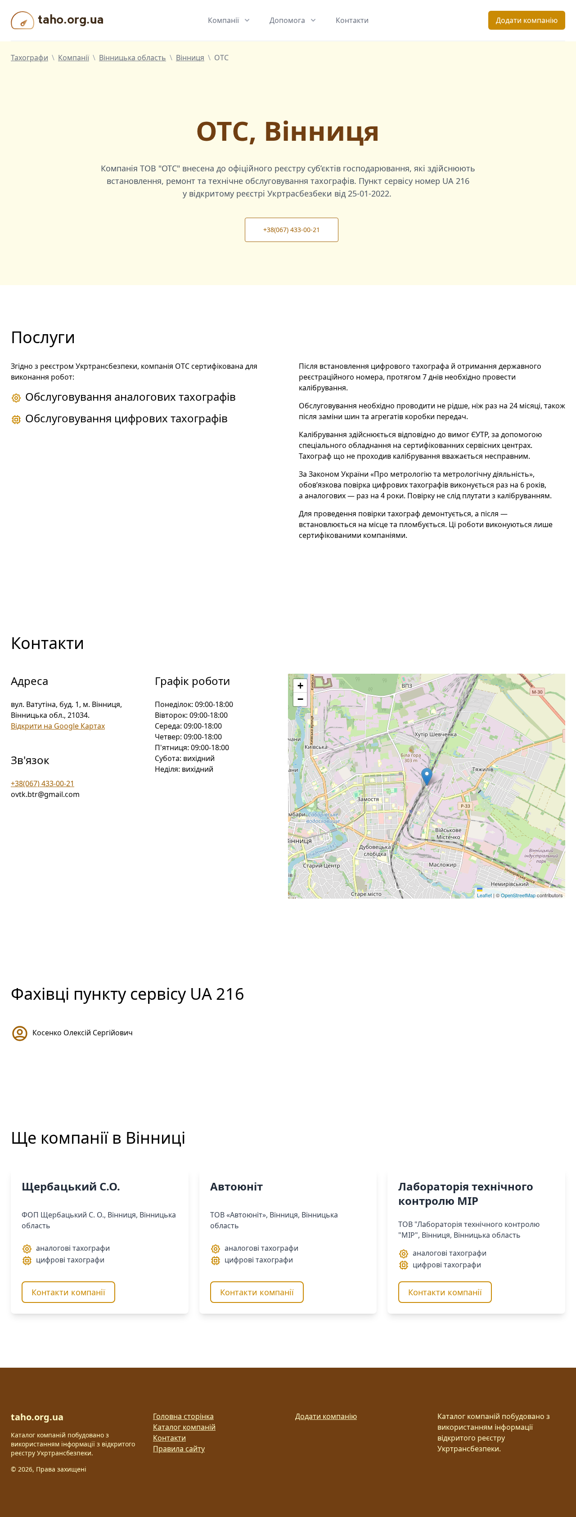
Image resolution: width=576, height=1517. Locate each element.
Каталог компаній (184, 1427)
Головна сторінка (183, 1416)
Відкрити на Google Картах (58, 726)
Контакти (352, 20)
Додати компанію (527, 20)
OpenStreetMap (518, 895)
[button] (426, 777)
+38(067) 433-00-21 (291, 229)
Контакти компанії (68, 1292)
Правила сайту (179, 1449)
